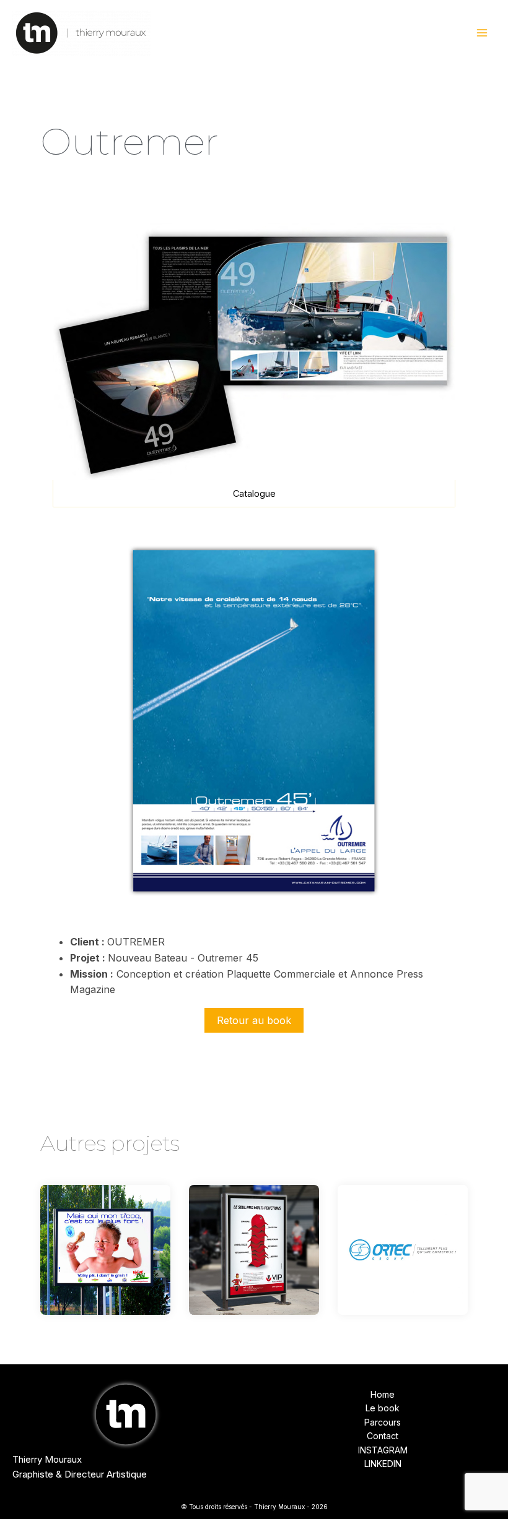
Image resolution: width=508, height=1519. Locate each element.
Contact (382, 1436)
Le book (383, 1408)
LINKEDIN (382, 1463)
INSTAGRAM (383, 1450)
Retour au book (254, 1020)
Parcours (382, 1422)
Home (382, 1394)
